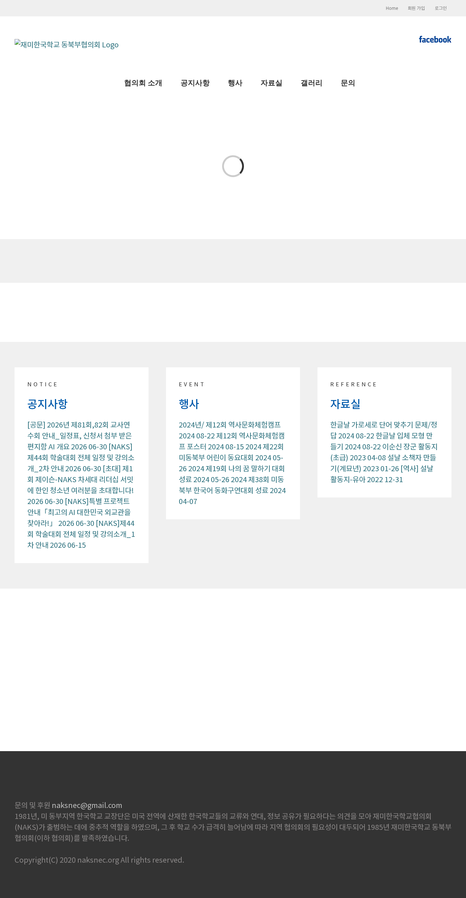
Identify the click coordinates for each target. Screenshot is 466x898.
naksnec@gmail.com (87, 805)
